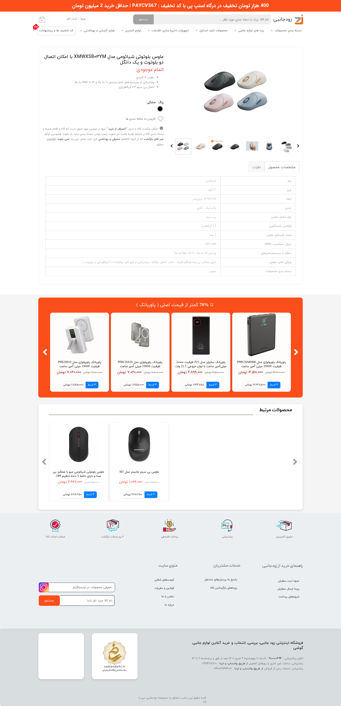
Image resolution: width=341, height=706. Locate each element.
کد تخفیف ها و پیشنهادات (56, 31)
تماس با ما (167, 596)
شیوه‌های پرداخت (289, 597)
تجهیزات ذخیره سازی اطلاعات (170, 31)
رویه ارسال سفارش (288, 589)
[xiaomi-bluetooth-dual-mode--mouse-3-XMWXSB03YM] (234, 93)
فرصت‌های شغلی (164, 580)
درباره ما (169, 605)
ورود (82, 19)
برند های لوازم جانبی (251, 31)
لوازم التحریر (133, 31)
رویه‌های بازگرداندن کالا (223, 588)
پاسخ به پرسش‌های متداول (220, 579)
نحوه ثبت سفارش (288, 581)
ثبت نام (72, 19)
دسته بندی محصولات (288, 31)
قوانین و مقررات (164, 588)
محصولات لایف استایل (213, 31)
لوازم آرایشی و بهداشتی (99, 31)
